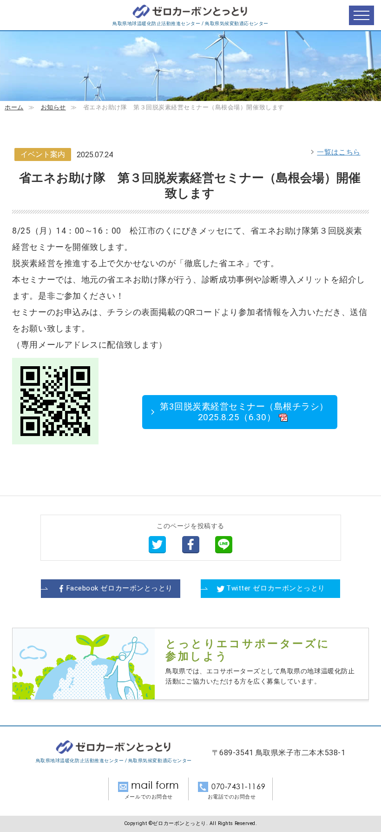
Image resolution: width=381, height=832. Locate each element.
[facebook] (190, 544)
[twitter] (157, 544)
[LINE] (223, 544)
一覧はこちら (338, 152)
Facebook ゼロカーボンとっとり (119, 588)
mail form (155, 785)
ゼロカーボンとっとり (190, 12)
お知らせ (53, 107)
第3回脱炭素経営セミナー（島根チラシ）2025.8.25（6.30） (244, 412)
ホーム (14, 107)
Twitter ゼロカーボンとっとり (275, 588)
